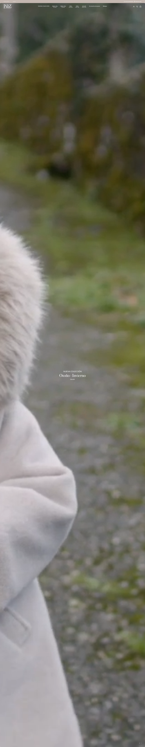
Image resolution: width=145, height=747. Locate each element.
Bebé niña (55, 6)
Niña (70, 6)
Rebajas (105, 6)
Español (14, 1)
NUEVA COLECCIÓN (43, 6)
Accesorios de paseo (94, 6)
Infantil (84, 6)
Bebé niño (63, 6)
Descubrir (72, 379)
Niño (77, 6)
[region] (72, 375)
